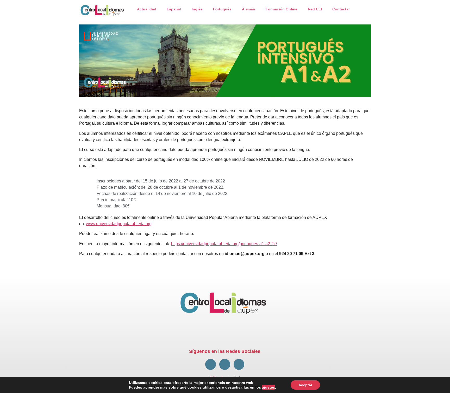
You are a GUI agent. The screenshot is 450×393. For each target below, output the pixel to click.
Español (174, 9)
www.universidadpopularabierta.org (119, 223)
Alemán (248, 9)
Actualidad (146, 9)
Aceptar (305, 385)
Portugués (222, 9)
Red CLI (315, 9)
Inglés (197, 9)
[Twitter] (224, 364)
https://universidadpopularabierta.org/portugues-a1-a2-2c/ (224, 244)
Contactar (341, 9)
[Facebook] (210, 364)
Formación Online (281, 9)
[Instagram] (239, 364)
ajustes (268, 387)
